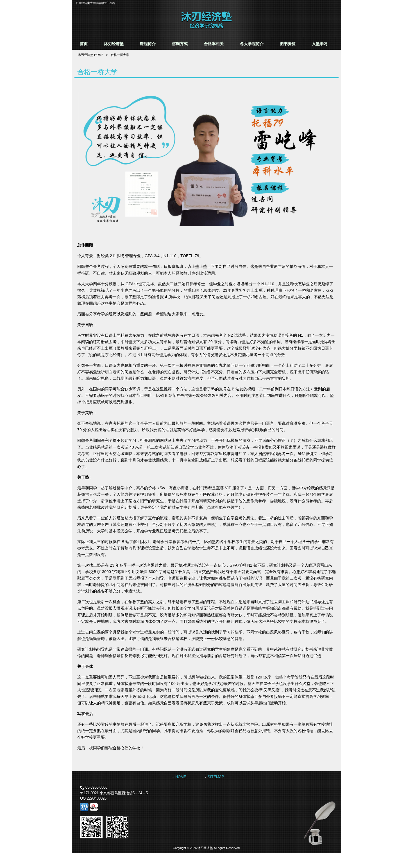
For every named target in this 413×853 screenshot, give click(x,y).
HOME (180, 777)
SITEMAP (216, 777)
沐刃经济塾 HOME (90, 54)
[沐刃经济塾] (206, 28)
